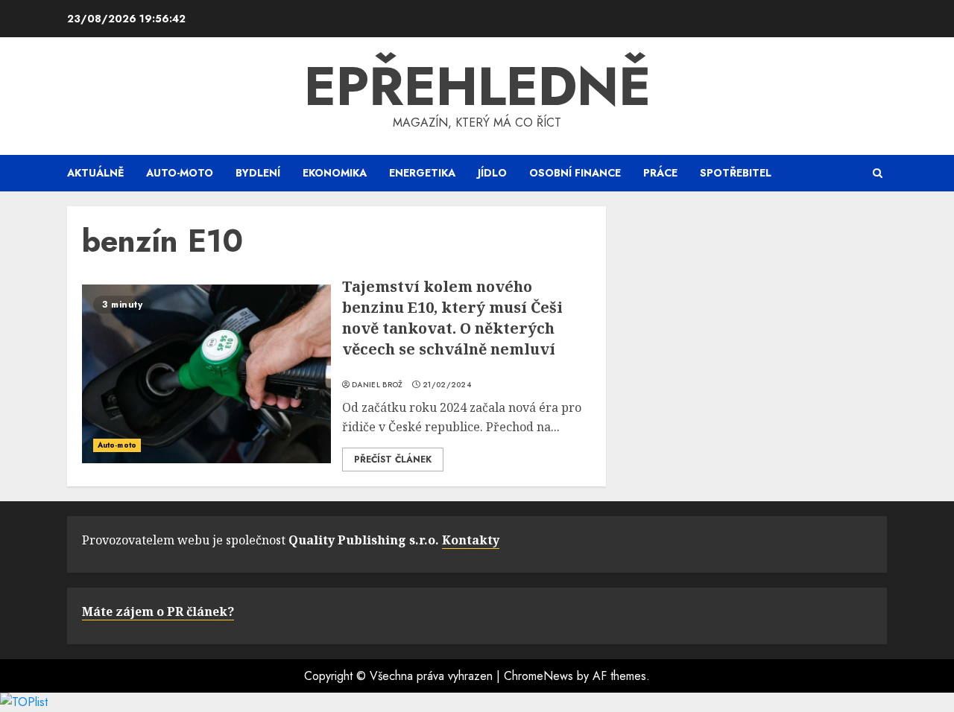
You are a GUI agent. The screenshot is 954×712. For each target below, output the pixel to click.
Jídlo (492, 172)
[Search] (877, 173)
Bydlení (258, 172)
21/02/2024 (447, 385)
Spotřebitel (735, 172)
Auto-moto (179, 172)
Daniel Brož (377, 385)
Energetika (422, 172)
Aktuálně (95, 172)
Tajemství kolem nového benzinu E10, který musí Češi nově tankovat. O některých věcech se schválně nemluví (452, 317)
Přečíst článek (393, 459)
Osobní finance (575, 172)
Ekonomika (335, 172)
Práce (660, 172)
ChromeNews (538, 675)
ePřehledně (477, 86)
